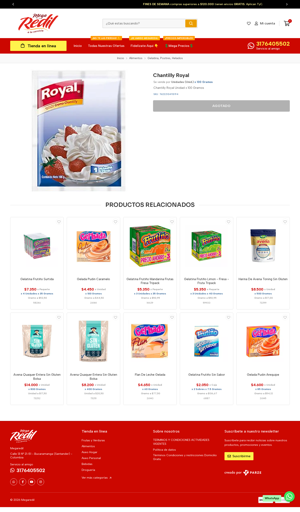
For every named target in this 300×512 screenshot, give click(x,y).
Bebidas (87, 464)
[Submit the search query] (191, 23)
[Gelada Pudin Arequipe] (263, 341)
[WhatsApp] (13, 481)
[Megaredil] (38, 23)
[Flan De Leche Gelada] (150, 341)
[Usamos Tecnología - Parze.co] (242, 473)
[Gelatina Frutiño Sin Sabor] (206, 341)
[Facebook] (22, 481)
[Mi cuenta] (59, 222)
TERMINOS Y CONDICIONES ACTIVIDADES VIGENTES (181, 442)
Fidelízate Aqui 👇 (144, 43)
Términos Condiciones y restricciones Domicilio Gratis (185, 457)
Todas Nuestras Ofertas (106, 43)
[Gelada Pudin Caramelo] (93, 245)
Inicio (78, 46)
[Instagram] (40, 481)
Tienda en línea (42, 45)
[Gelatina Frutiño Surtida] (36, 245)
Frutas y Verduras (93, 440)
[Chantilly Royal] (78, 130)
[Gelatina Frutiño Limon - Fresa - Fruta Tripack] (206, 245)
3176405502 (273, 43)
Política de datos (164, 449)
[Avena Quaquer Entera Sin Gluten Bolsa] (36, 341)
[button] (13, 4)
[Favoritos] (249, 23)
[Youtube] (31, 481)
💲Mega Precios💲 (178, 43)
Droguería (88, 470)
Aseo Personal (91, 458)
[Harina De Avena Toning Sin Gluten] (263, 245)
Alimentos (88, 446)
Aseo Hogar (89, 452)
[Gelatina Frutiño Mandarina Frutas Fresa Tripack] (150, 245)
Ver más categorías (95, 477)
